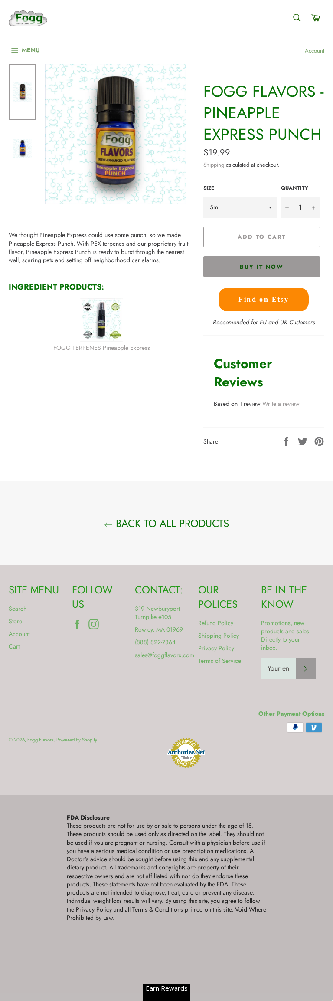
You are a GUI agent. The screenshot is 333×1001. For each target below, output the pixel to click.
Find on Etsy (263, 299)
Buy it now (262, 267)
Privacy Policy (216, 648)
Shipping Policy (218, 635)
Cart (14, 646)
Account (314, 50)
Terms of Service (219, 660)
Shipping (213, 165)
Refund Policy (215, 623)
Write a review (281, 403)
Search (17, 608)
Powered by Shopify (76, 739)
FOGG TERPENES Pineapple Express (101, 347)
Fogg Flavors (40, 739)
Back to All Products (171, 523)
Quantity (294, 187)
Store (15, 621)
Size (208, 187)
